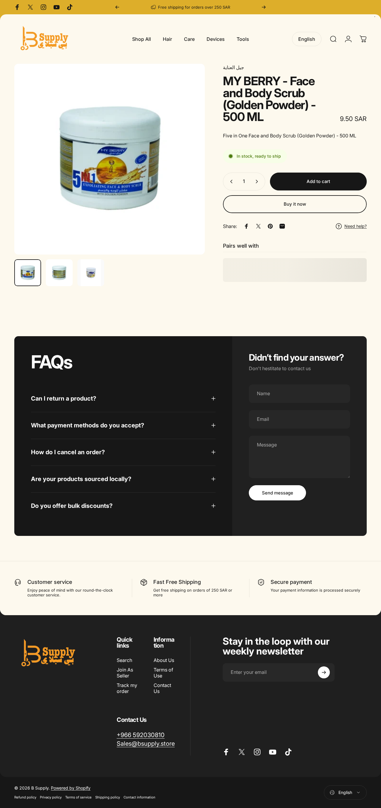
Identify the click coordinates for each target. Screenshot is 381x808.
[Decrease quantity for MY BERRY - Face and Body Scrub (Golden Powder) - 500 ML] (230, 181)
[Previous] (117, 7)
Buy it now (295, 204)
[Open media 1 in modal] (109, 159)
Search (124, 660)
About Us (164, 660)
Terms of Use (163, 673)
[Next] (263, 7)
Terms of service (78, 797)
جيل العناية (233, 67)
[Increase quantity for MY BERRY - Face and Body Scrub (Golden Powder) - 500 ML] (258, 181)
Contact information (139, 797)
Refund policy (25, 797)
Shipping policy (107, 797)
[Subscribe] (324, 672)
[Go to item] (27, 272)
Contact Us (162, 688)
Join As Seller (125, 673)
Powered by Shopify (70, 788)
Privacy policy (51, 797)
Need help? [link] (355, 226)
